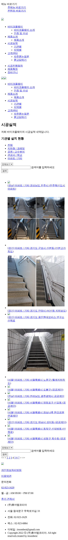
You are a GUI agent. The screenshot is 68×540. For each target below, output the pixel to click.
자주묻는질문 (21, 56)
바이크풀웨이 (15, 26)
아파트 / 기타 (15, 158)
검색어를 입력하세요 (43, 167)
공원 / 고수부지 (16, 151)
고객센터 (13, 53)
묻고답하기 (20, 60)
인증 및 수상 (21, 33)
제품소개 (13, 36)
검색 (5, 171)
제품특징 (13, 69)
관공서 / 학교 (15, 155)
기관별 (18, 46)
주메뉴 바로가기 (17, 7)
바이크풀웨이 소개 (24, 30)
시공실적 (13, 43)
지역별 (18, 50)
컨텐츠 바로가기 (17, 10)
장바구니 (13, 72)
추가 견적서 (8, 499)
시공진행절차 (15, 65)
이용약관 (6, 476)
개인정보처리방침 (11, 470)
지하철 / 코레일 (16, 148)
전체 (10, 145)
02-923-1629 (7, 487)
